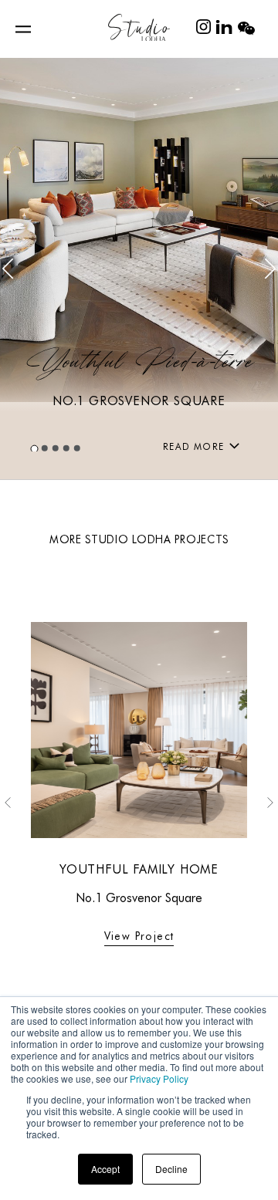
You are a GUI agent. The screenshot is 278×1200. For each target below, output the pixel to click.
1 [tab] (34, 448)
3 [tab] (56, 448)
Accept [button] (105, 1168)
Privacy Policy (159, 1078)
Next (270, 269)
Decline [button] (171, 1168)
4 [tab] (67, 448)
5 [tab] (78, 448)
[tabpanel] (139, 268)
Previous (8, 269)
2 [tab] (45, 448)
